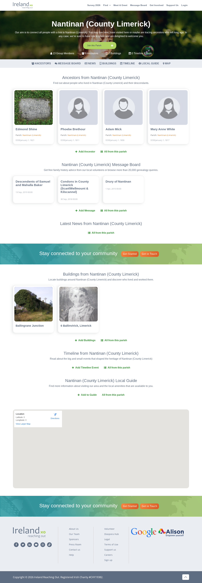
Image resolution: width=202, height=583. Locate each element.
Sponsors (74, 539)
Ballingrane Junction (30, 325)
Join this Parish (94, 45)
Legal (107, 539)
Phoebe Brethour (73, 129)
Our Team (74, 534)
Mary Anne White (163, 129)
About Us (74, 528)
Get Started (130, 254)
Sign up (108, 560)
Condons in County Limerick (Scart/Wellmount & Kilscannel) (75, 187)
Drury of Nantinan (118, 181)
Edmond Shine (26, 129)
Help (71, 554)
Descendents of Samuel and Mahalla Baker (33, 183)
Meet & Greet (120, 5)
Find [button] (105, 5)
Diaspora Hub (111, 534)
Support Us (172, 5)
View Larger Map (23, 424)
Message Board (138, 5)
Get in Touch (149, 254)
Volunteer (109, 528)
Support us (110, 549)
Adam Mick (114, 129)
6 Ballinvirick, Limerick (76, 325)
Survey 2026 (93, 5)
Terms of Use (111, 544)
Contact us (74, 549)
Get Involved (156, 5)
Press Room (75, 544)
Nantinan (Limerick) (32, 135)
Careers (108, 554)
